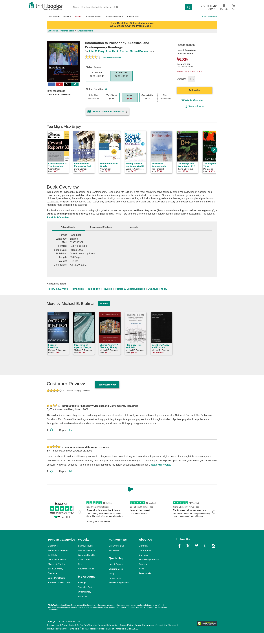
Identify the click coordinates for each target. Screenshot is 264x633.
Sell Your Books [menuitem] (209, 16)
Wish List (82, 596)
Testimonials (145, 573)
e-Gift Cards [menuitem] (133, 16)
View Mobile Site (86, 568)
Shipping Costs (116, 569)
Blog (80, 564)
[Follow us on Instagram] (213, 545)
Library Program (117, 546)
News (141, 568)
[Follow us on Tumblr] (205, 545)
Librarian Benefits (86, 555)
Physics (107, 289)
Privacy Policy (68, 625)
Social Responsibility (149, 559)
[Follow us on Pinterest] (196, 545)
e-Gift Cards (84, 559)
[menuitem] (212, 6)
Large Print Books (56, 578)
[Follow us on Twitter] (188, 545)
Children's (53, 546)
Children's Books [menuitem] (93, 16)
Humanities (77, 289)
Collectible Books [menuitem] (113, 16)
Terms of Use (53, 625)
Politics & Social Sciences (130, 289)
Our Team (143, 555)
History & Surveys (57, 289)
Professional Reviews (101, 227)
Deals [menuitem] (78, 16)
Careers (143, 564)
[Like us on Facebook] (179, 545)
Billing (111, 573)
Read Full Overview (58, 217)
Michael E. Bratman (78, 303)
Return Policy (115, 578)
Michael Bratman (139, 51)
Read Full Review (161, 464)
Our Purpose (145, 550)
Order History (84, 592)
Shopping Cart (85, 587)
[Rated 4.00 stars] (92, 57)
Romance (52, 573)
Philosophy (93, 289)
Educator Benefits (86, 550)
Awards (134, 227)
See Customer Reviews (112, 58)
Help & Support (116, 564)
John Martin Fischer (117, 51)
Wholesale (114, 550)
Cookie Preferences (144, 625)
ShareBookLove (86, 546)
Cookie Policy (126, 625)
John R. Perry (96, 51)
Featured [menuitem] (53, 16)
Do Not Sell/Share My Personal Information (97, 625)
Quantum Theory (157, 289)
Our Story (143, 546)
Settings (82, 582)
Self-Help (52, 555)
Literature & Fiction (57, 559)
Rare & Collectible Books (60, 582)
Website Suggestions (119, 582)
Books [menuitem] (66, 16)
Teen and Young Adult (58, 550)
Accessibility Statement (167, 625)
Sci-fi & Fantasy (55, 568)
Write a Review (107, 384)
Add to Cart (195, 90)
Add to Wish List (194, 100)
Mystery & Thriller (56, 564)
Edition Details (68, 227)
